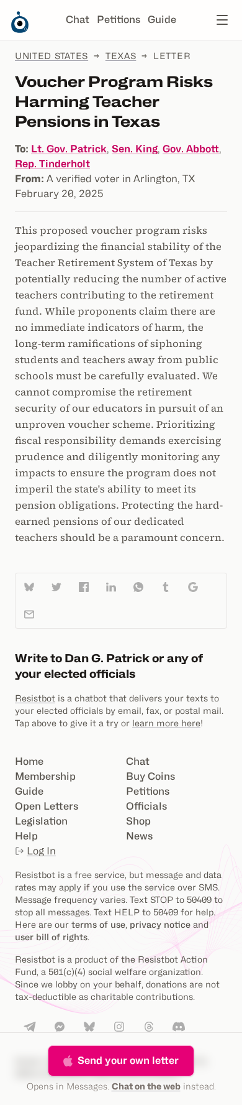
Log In (41, 851)
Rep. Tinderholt (52, 164)
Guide (162, 19)
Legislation (41, 821)
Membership (45, 776)
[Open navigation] (222, 19)
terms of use (98, 924)
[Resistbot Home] (20, 30)
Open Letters (46, 806)
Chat (77, 19)
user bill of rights (51, 937)
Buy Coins (150, 776)
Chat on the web (146, 1086)
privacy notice (160, 924)
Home (29, 761)
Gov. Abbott (191, 149)
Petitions (118, 19)
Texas (121, 55)
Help (26, 836)
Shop (138, 821)
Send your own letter (128, 1060)
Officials (146, 806)
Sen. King (135, 149)
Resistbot (35, 698)
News (139, 836)
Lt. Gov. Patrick (69, 149)
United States (51, 55)
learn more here (166, 723)
